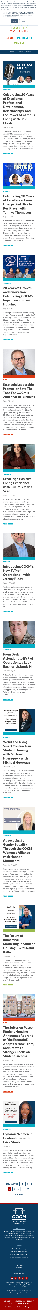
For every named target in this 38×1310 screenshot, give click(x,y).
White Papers (19, 1265)
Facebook (15, 1278)
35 (28, 1189)
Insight (30, 1301)
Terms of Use (24, 1293)
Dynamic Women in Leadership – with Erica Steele (17, 1138)
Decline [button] (23, 21)
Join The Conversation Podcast (19, 1257)
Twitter (22, 1278)
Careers (12, 1303)
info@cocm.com (26, 1291)
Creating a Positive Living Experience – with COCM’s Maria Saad (17, 485)
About (11, 52)
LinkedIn (12, 1278)
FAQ (19, 1270)
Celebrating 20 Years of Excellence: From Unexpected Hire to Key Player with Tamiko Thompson (18, 204)
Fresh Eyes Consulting (19, 1249)
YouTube (26, 1278)
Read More (8, 153)
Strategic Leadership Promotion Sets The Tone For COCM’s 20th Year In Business (19, 391)
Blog (10, 38)
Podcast (25, 38)
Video (19, 43)
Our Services (19, 1301)
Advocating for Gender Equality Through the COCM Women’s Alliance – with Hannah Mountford (18, 850)
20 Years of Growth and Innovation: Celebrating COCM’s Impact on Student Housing (18, 296)
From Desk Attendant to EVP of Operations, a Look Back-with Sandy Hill (18, 660)
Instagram (19, 1278)
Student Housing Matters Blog (19, 1254)
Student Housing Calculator (19, 1251)
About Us (8, 1301)
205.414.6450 (12, 1291)
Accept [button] (14, 21)
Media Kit (19, 1268)
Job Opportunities (19, 1273)
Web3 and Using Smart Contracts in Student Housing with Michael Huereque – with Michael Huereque (17, 752)
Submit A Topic (25, 52)
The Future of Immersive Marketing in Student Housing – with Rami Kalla (19, 944)
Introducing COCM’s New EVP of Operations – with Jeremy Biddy (18, 572)
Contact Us (23, 1303)
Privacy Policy (14, 1293)
